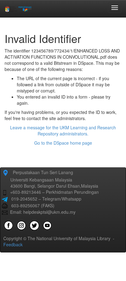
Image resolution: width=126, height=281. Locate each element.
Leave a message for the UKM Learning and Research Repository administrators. (63, 130)
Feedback (13, 244)
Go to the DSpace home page (63, 143)
